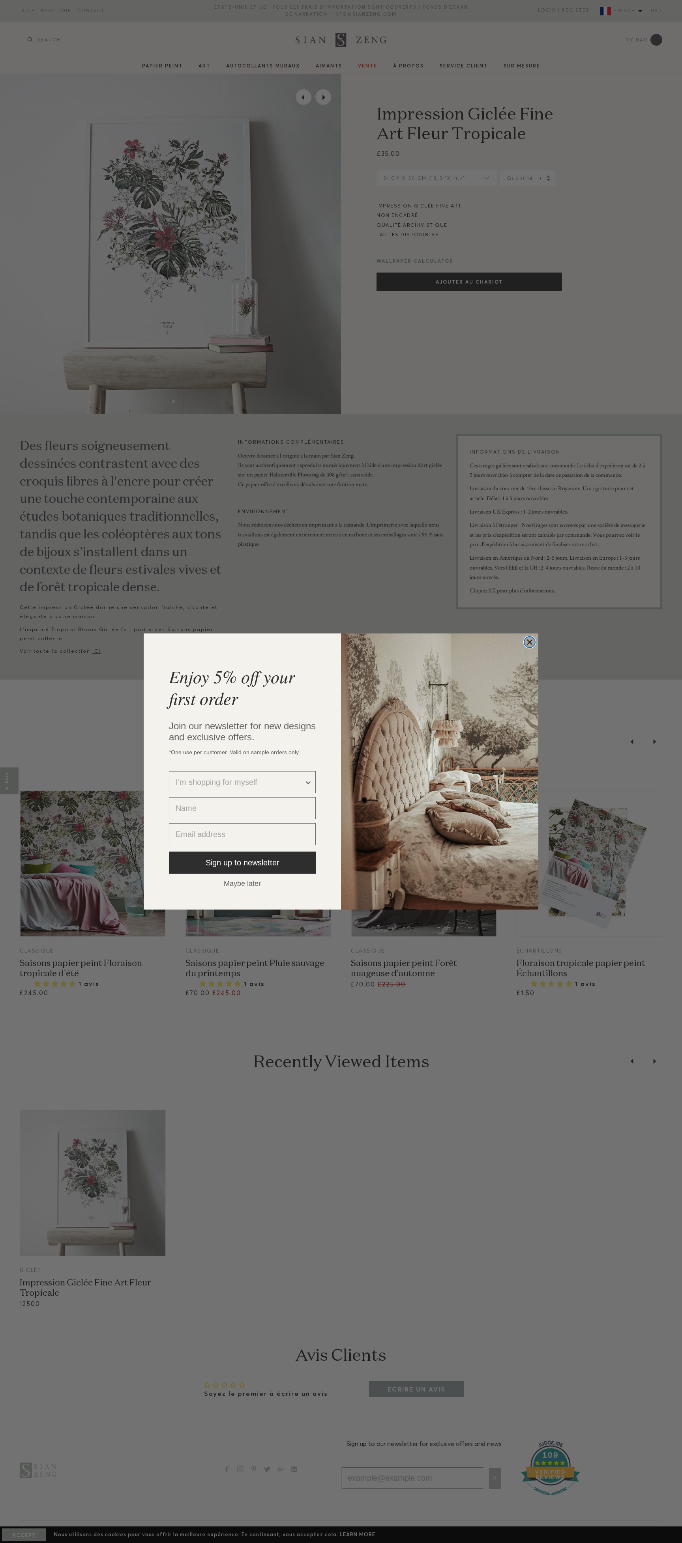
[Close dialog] (529, 642)
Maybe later (242, 883)
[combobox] (240, 782)
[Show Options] (308, 782)
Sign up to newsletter (242, 862)
